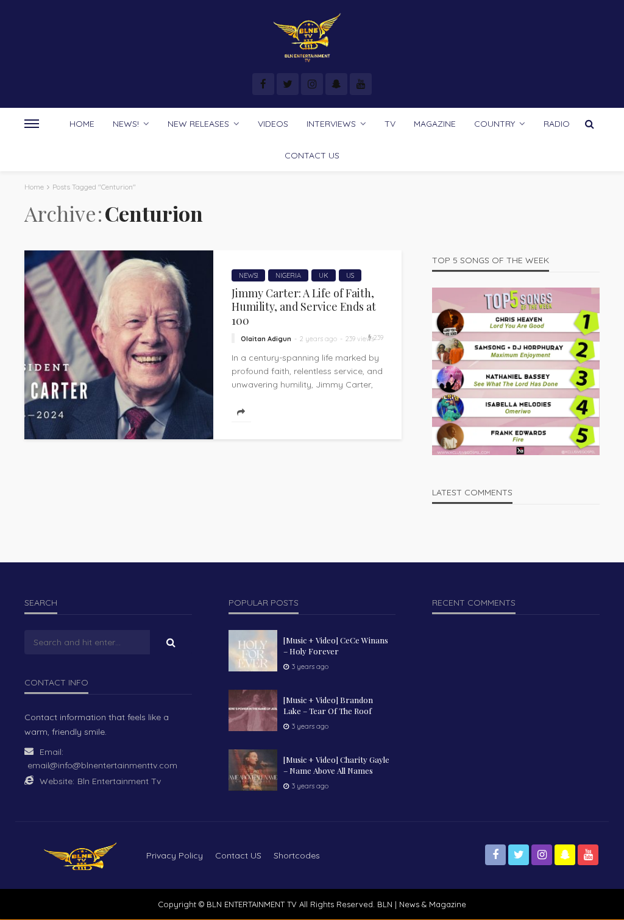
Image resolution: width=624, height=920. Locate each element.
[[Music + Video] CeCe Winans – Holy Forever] (253, 650)
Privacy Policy (174, 855)
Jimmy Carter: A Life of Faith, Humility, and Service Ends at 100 (304, 306)
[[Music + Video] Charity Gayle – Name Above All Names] (253, 770)
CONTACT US (312, 155)
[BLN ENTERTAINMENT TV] (312, 38)
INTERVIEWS (331, 123)
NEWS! (126, 123)
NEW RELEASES (198, 123)
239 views (360, 338)
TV (390, 123)
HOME (81, 123)
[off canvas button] (31, 124)
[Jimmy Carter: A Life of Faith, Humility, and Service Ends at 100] (118, 344)
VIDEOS (273, 123)
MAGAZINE (435, 123)
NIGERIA (288, 275)
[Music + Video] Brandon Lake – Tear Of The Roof (328, 705)
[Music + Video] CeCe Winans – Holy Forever (335, 645)
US (350, 275)
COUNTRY (494, 123)
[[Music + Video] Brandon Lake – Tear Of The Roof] (253, 710)
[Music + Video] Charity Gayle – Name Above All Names (336, 765)
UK (323, 275)
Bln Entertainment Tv (119, 781)
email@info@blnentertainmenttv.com (102, 765)
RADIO (557, 123)
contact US (238, 855)
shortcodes (297, 855)
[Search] (589, 124)
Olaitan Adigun (266, 338)
